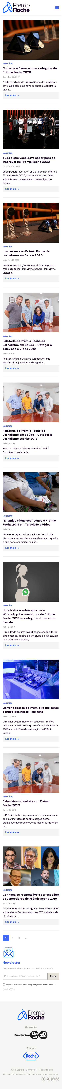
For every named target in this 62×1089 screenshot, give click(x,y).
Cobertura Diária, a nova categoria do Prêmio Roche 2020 (30, 70)
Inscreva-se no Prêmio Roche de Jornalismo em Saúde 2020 (26, 253)
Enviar (53, 976)
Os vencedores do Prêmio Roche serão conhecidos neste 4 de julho (31, 710)
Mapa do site (46, 1069)
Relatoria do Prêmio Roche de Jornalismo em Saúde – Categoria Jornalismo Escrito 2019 (27, 435)
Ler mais (11, 95)
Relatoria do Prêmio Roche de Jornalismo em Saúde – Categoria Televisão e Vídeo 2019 (27, 345)
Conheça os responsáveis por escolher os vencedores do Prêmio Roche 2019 (31, 897)
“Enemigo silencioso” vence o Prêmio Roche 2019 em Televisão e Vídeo (29, 523)
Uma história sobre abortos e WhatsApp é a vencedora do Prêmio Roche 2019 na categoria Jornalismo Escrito (29, 616)
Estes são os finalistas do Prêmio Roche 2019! (26, 803)
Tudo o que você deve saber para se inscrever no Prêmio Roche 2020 (29, 160)
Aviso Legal (16, 1069)
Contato (30, 1069)
